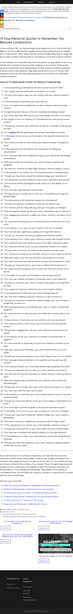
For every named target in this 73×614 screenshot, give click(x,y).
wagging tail (13, 132)
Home (18, 2)
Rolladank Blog (28, 2)
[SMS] (2, 22)
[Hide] (0, 29)
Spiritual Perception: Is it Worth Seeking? (55, 556)
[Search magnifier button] (70, 28)
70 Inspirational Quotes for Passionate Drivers (19, 514)
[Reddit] (2, 19)
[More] (2, 26)
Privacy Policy (13, 588)
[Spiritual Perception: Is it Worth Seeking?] (55, 552)
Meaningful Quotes (32, 17)
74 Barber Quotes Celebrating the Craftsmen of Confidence (24, 517)
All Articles (27, 587)
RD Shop (40, 2)
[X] (2, 15)
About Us (51, 2)
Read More (5, 528)
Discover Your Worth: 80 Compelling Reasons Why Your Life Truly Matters (17, 536)
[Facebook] (2, 11)
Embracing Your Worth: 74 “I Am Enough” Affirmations (56, 522)
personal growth (9, 512)
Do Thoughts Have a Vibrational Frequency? (17, 522)
